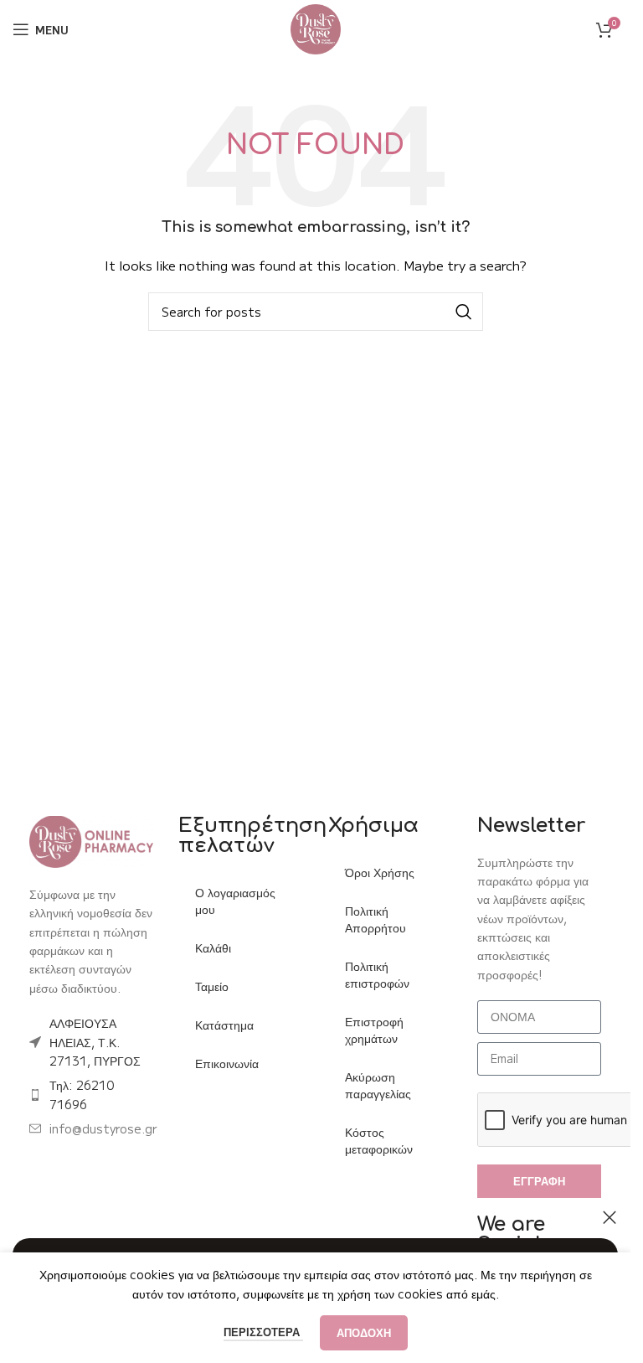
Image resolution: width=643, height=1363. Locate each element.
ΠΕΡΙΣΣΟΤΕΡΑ (263, 1332)
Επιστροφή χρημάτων (374, 1029)
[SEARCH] (464, 311)
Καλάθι (213, 947)
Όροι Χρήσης (379, 872)
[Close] (609, 1217)
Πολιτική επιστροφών (377, 974)
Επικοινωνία (227, 1063)
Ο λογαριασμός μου (235, 900)
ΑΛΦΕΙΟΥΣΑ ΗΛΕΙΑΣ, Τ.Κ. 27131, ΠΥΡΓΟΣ (95, 1042)
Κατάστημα (224, 1024)
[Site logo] (316, 27)
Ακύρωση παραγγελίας (378, 1085)
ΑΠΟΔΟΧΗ (364, 1332)
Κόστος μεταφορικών (379, 1140)
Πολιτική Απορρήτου (375, 919)
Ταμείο (212, 986)
